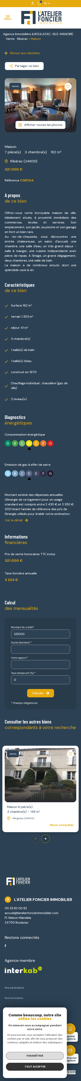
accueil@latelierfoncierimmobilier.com (31, 913)
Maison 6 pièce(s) (23, 809)
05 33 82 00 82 (16, 908)
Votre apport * (19, 657)
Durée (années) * (21, 642)
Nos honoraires (14, 998)
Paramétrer (35, 1055)
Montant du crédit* (22, 627)
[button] (45, 839)
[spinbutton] (40, 679)
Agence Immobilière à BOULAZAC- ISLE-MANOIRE (38, 34)
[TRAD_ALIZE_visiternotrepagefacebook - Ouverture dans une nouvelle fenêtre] (5, 945)
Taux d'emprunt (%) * (23, 673)
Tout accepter (35, 1066)
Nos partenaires (14, 987)
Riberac (22, 39)
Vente (10, 39)
